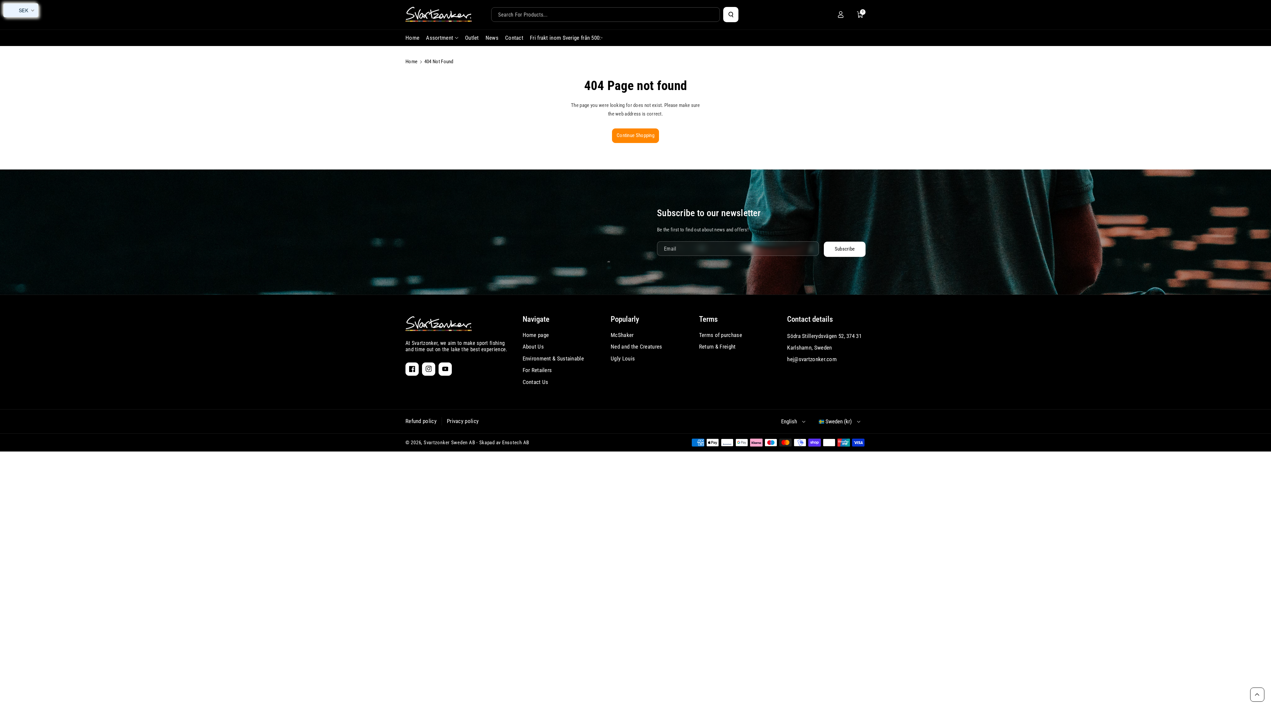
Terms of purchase (720, 335)
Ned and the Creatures (636, 346)
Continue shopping (635, 135)
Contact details (810, 319)
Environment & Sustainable (553, 358)
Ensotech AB (515, 443)
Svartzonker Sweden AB (449, 443)
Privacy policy (463, 421)
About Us (533, 346)
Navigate (536, 319)
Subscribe (845, 249)
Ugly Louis (623, 358)
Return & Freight (717, 346)
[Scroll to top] (1257, 695)
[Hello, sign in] (840, 14)
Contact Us (535, 382)
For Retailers (537, 370)
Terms (708, 319)
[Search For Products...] (730, 14)
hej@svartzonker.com (812, 359)
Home (411, 62)
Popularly (625, 319)
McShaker (622, 335)
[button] (860, 14)
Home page (536, 335)
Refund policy (421, 421)
